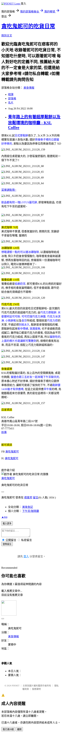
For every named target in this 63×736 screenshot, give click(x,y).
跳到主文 (6, 35)
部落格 (12, 98)
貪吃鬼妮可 (12, 451)
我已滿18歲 (8, 729)
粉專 (4, 432)
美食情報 (29, 87)
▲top (4, 516)
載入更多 (7, 523)
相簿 (10, 94)
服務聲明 (36, 689)
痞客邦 (28, 497)
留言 (35, 497)
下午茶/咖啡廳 (30, 511)
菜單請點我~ (8, 189)
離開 (19, 729)
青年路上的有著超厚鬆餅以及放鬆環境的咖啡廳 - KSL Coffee (34, 122)
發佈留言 (7, 544)
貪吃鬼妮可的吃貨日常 (28, 26)
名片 (10, 102)
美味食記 (27, 507)
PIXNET (15, 685)
